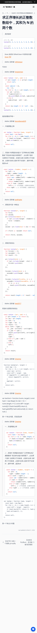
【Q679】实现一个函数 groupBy (10, 542)
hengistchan (19, 72)
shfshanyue (18, 62)
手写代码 (8, 13)
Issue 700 (8, 57)
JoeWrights (18, 200)
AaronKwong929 (20, 121)
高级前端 (3, 13)
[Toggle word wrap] (31, 39)
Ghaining (18, 359)
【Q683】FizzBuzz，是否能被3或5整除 (26, 542)
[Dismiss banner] (34, 1)
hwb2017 (18, 303)
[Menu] (33, 7)
